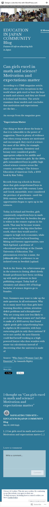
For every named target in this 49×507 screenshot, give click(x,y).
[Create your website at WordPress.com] (24, 2)
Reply (17, 425)
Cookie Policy (13, 497)
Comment (37, 473)
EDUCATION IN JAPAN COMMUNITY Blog (17, 36)
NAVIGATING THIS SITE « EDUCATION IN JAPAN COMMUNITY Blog (23, 418)
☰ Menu (45, 30)
